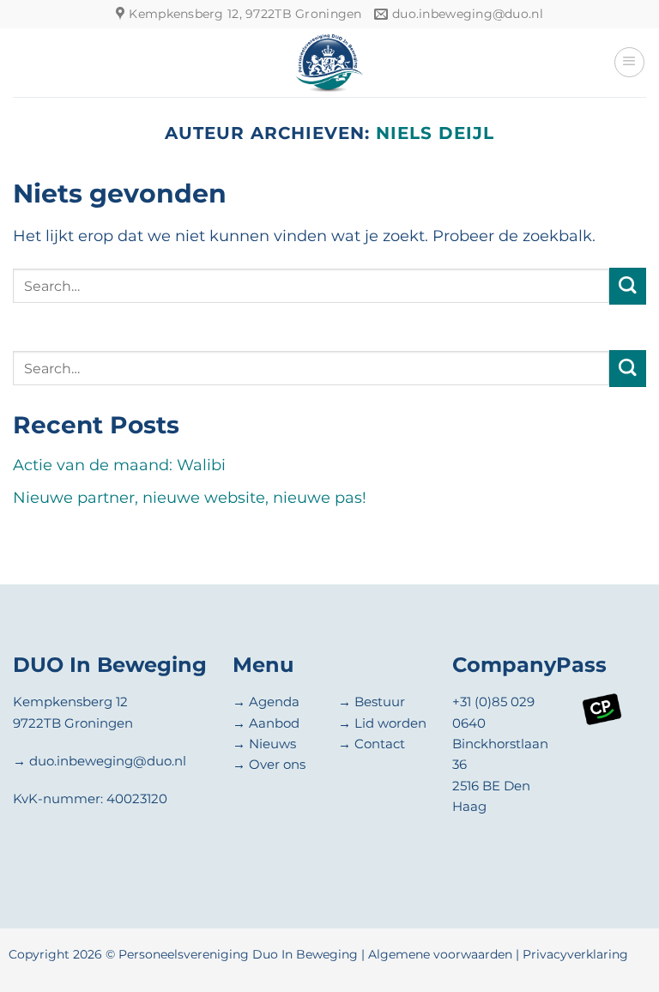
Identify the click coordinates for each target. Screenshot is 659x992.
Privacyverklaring (575, 954)
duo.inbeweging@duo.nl (107, 761)
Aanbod (274, 723)
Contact (379, 743)
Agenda (274, 701)
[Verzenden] (627, 286)
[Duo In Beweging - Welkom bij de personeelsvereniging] (329, 62)
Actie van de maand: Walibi (119, 465)
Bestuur (379, 701)
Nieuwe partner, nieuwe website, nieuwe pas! (189, 497)
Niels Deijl (435, 132)
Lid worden (390, 723)
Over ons (277, 764)
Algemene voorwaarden (440, 954)
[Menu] (629, 62)
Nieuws (272, 743)
